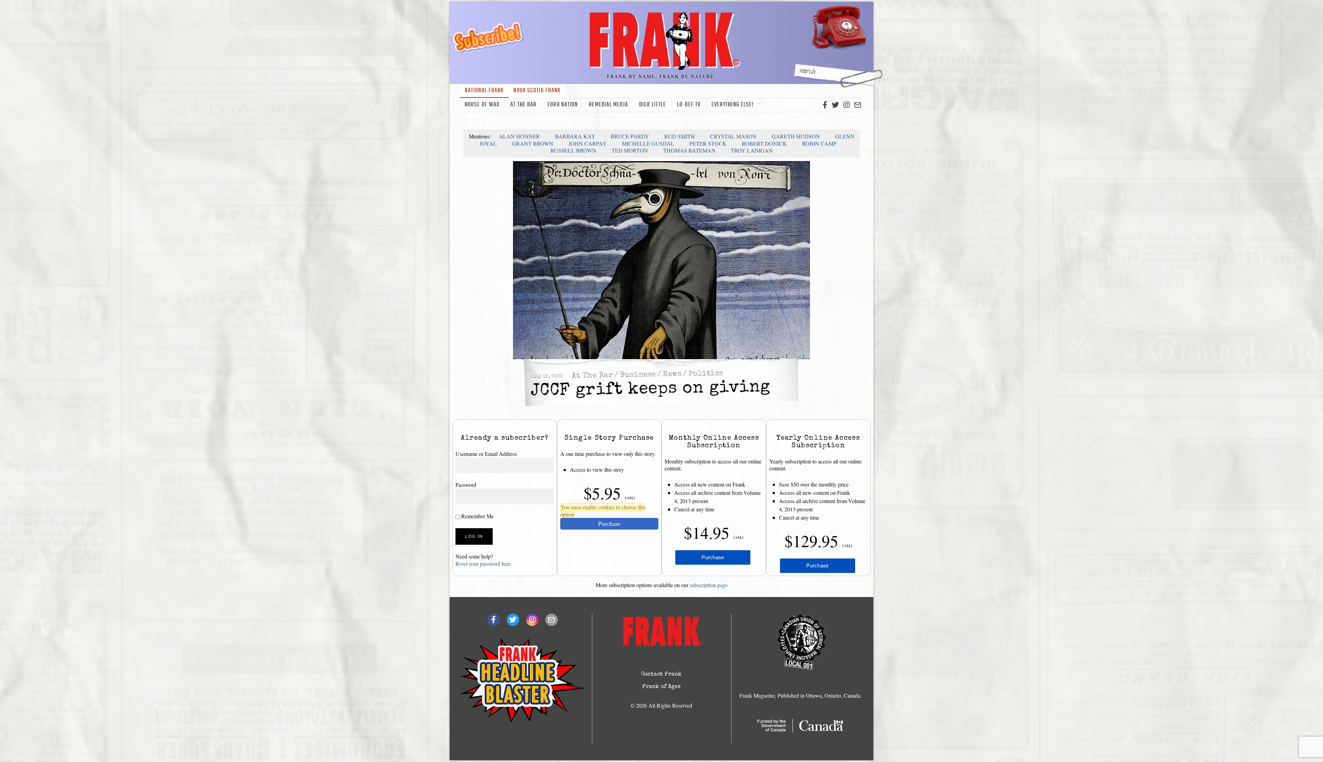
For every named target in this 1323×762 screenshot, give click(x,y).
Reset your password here (483, 563)
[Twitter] (835, 105)
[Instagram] (846, 105)
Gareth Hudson (796, 136)
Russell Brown (573, 150)
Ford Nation (562, 105)
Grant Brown (532, 143)
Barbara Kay (575, 136)
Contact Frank (661, 674)
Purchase (609, 523)
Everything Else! (732, 105)
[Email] (857, 105)
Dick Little (652, 105)
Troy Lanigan (752, 150)
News (672, 375)
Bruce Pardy (630, 136)
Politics (705, 374)
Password (465, 484)
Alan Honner (519, 136)
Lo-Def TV (688, 105)
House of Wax (482, 105)
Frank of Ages (661, 687)
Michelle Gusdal (648, 143)
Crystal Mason (733, 136)
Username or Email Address (486, 453)
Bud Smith (679, 136)
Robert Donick (764, 143)
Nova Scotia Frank (537, 91)
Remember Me (477, 516)
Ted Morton (630, 150)
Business (638, 375)
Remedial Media (608, 105)
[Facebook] (825, 105)
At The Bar (523, 105)
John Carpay (587, 143)
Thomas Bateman (689, 150)
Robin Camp (819, 143)
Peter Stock (708, 143)
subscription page (709, 584)
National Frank (484, 91)
